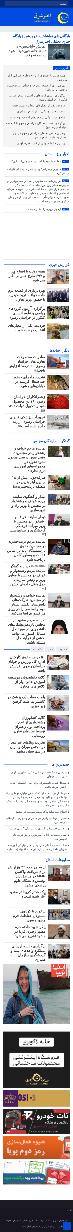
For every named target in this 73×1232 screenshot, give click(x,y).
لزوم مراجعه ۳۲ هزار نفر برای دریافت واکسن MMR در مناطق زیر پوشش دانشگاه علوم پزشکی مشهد (27, 876)
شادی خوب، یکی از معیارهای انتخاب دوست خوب (36, 117)
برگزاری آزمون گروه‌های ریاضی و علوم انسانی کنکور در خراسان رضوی (38, 97)
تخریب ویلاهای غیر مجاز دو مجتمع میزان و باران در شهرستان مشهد (27, 746)
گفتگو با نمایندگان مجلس (51, 441)
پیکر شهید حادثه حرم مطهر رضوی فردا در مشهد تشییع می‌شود (30, 931)
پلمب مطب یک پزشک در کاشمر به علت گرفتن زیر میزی (26, 701)
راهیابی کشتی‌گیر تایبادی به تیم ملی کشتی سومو (38, 828)
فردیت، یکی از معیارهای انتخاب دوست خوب (39, 105)
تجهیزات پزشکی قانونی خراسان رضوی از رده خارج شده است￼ (27, 421)
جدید (50, 649)
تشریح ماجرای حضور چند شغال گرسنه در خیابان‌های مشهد (29, 381)
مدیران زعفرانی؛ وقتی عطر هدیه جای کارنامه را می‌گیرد (38, 171)
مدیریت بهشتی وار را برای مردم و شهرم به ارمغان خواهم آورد (36, 820)
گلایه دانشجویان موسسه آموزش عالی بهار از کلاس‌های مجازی (26, 681)
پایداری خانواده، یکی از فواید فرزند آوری (41, 143)
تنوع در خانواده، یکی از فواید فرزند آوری (41, 111)
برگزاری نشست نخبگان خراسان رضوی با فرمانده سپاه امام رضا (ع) (36, 125)
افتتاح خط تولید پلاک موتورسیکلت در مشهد (41, 811)
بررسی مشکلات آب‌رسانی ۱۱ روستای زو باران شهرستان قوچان (39, 774)
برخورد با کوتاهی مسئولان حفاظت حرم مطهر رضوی (29, 915)
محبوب (62, 649)
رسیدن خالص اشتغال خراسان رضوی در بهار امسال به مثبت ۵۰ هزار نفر (40, 135)
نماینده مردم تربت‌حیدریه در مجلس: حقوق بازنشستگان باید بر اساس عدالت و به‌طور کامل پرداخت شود (26, 550)
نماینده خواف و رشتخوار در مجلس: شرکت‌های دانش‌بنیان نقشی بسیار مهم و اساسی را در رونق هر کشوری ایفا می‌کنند (27, 604)
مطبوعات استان (58, 860)
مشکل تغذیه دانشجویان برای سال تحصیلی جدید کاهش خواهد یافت (38, 784)
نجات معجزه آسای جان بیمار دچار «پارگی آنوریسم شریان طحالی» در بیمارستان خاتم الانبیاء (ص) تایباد (36, 847)
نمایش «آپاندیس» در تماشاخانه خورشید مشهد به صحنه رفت (27, 50)
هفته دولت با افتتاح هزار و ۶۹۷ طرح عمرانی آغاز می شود (37, 77)
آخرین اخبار (61, 68)
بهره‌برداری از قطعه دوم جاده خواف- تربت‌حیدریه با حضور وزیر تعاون (36, 87)
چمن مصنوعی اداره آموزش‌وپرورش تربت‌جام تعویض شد (39, 836)
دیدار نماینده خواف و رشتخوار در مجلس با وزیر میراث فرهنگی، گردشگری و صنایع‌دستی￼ (28, 526)
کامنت (37, 649)
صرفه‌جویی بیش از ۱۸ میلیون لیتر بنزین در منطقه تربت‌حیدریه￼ (29, 481)
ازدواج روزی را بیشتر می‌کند (47, 209)
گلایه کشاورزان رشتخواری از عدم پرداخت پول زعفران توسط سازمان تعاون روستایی (29, 727)
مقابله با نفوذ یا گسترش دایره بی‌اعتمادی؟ (39, 161)
